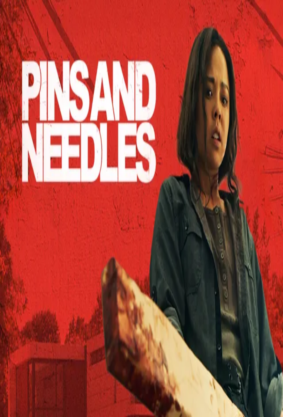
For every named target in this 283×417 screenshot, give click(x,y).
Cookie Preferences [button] (12, 294)
